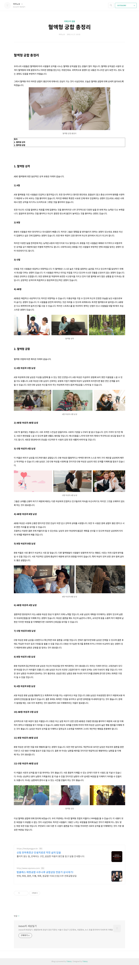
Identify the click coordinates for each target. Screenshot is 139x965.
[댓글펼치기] (18, 916)
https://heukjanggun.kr (27, 849)
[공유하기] (22, 893)
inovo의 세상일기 (27, 926)
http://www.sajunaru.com (28, 868)
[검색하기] (111, 5)
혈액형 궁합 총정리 (69, 27)
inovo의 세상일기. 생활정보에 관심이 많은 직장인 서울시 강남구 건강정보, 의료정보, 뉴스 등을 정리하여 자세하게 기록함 (65, 930)
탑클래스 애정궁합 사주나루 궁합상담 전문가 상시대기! (45, 872)
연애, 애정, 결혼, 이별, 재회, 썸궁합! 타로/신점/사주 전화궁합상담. (47, 876)
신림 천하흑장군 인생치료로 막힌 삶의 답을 (39, 852)
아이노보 (16, 4)
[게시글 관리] (25, 893)
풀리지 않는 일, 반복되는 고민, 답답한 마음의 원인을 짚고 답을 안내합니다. (51, 856)
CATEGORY (122, 5)
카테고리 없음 (69, 21)
